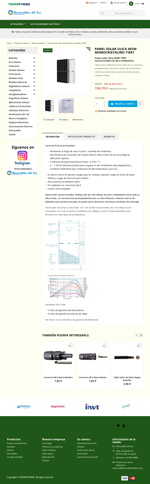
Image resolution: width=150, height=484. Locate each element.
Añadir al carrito (123, 103)
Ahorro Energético (18, 118)
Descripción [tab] (52, 136)
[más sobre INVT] (92, 406)
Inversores (14, 66)
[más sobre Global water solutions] (23, 406)
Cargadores (15, 90)
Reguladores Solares (19, 86)
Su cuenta (83, 439)
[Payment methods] (128, 478)
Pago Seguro (47, 453)
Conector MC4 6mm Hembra (58, 377)
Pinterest (79, 119)
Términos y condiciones (52, 446)
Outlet (12, 134)
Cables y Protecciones (20, 106)
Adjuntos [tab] (109, 136)
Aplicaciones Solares (19, 102)
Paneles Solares (17, 70)
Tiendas (45, 460)
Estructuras (15, 74)
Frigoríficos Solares (18, 98)
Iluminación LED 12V (19, 114)
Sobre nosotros (49, 450)
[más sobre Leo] (126, 406)
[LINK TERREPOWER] (19, 4)
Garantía (11, 446)
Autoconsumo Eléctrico (45, 24)
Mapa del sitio (48, 457)
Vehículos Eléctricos (19, 110)
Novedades (12, 453)
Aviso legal (47, 443)
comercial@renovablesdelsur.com (127, 468)
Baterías (13, 58)
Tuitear (65, 119)
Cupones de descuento (87, 457)
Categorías (16, 24)
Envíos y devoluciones (17, 443)
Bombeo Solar (16, 78)
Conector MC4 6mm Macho (92, 377)
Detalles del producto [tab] (81, 136)
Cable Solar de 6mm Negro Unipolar (127, 379)
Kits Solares (15, 62)
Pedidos (81, 446)
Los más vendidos (15, 457)
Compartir (49, 119)
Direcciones (82, 453)
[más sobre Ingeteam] (57, 406)
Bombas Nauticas (18, 82)
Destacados (15, 130)
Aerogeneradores (17, 94)
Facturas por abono (86, 450)
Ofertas (10, 450)
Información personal (86, 443)
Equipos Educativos (19, 122)
